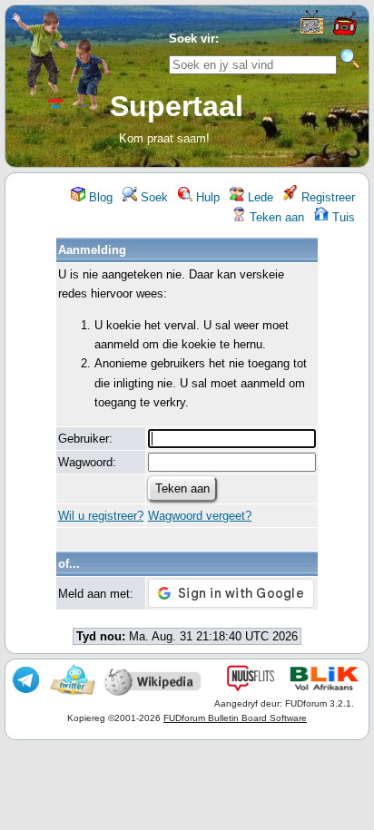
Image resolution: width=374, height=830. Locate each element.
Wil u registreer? (100, 515)
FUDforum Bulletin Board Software (235, 718)
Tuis (342, 217)
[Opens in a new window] (312, 30)
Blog (99, 197)
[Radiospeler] (344, 33)
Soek (152, 197)
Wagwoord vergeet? (199, 515)
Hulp (206, 197)
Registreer (326, 197)
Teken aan (275, 217)
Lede (258, 197)
